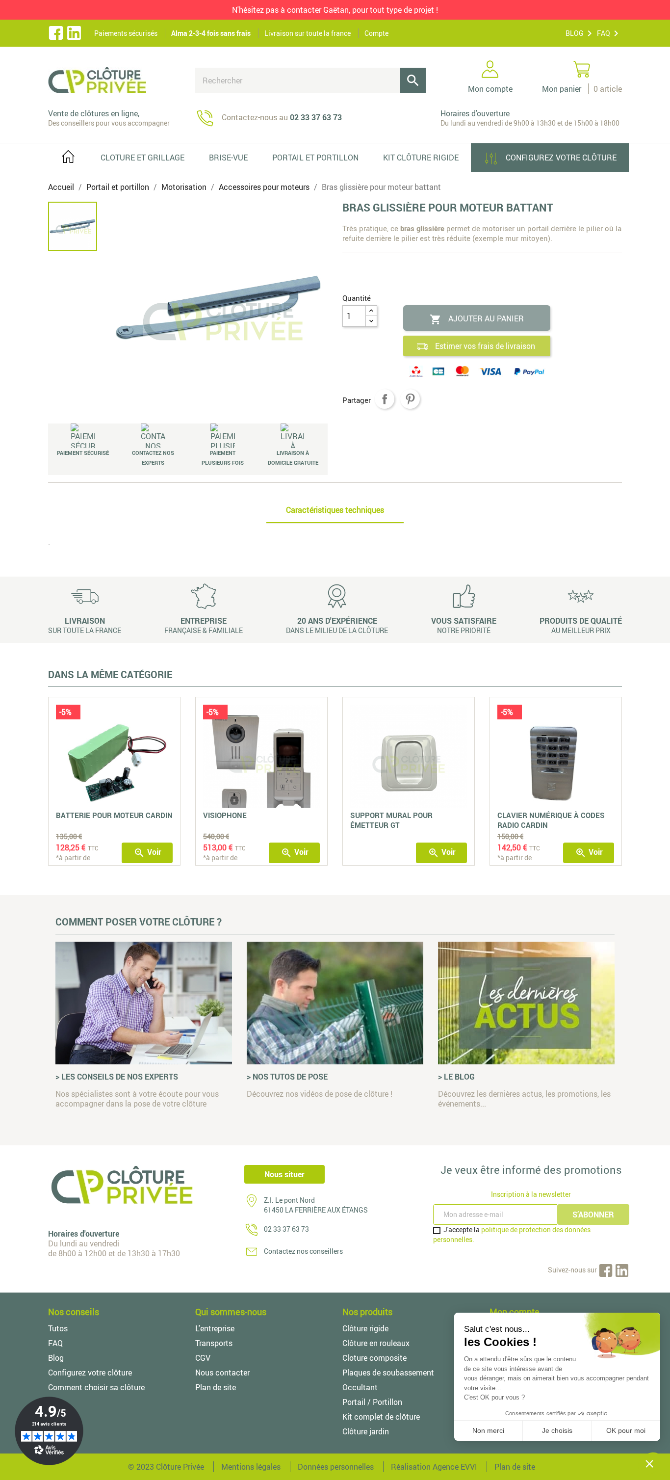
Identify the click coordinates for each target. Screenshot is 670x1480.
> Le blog (456, 1076)
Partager (384, 399)
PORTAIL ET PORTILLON (315, 157)
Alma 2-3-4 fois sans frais (211, 33)
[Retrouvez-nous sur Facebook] (56, 33)
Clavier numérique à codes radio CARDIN (551, 820)
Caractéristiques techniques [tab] (335, 509)
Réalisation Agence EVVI (434, 1466)
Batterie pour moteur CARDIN (114, 815)
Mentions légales (251, 1466)
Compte (376, 33)
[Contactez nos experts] (153, 435)
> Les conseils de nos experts (116, 1076)
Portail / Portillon (372, 1402)
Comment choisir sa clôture (96, 1387)
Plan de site (215, 1387)
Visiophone (225, 815)
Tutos (58, 1328)
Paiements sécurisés (125, 33)
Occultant (360, 1387)
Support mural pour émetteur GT (391, 820)
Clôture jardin (365, 1431)
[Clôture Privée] (114, 80)
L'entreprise (214, 1328)
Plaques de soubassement (388, 1372)
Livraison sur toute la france (307, 33)
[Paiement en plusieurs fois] (223, 435)
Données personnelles (336, 1466)
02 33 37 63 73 (286, 1229)
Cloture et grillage (142, 157)
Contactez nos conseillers (303, 1251)
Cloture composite (374, 1357)
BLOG (575, 33)
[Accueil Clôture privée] (68, 154)
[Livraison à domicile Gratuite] (293, 435)
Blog (56, 1357)
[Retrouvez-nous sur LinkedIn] (622, 1269)
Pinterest (410, 399)
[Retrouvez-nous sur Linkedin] (74, 33)
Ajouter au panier (477, 319)
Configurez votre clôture (560, 157)
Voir (147, 852)
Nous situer (284, 1174)
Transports (213, 1343)
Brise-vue (228, 157)
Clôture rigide (365, 1328)
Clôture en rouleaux (376, 1343)
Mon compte (515, 1312)
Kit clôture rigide (421, 157)
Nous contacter (222, 1372)
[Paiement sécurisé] (83, 435)
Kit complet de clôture (381, 1416)
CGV (202, 1357)
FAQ (603, 33)
